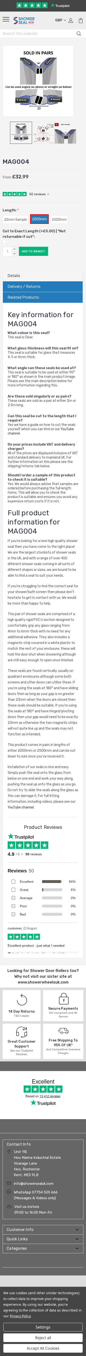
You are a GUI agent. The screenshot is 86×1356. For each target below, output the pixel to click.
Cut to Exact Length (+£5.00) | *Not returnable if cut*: (34, 234)
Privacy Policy (20, 1316)
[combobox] (43, 34)
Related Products (23, 297)
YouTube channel (21, 807)
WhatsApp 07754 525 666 (36, 1192)
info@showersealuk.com (34, 1183)
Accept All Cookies (43, 1348)
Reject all (43, 1337)
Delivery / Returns (24, 286)
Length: (11, 210)
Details (14, 275)
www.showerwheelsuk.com (43, 982)
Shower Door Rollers (49, 970)
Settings (43, 1327)
